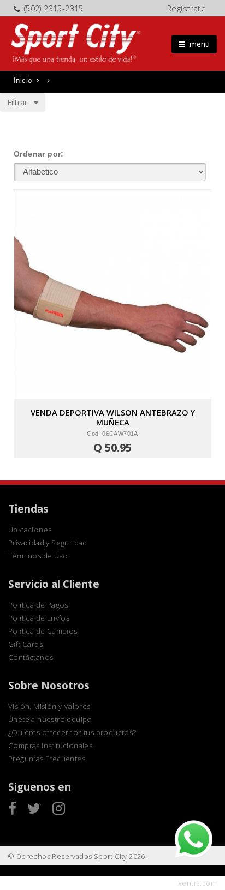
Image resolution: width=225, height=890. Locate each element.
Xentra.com (197, 883)
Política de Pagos (38, 605)
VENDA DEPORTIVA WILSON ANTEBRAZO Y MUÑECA (113, 417)
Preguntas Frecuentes (46, 758)
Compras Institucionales (50, 745)
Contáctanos (30, 657)
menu (197, 44)
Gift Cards (25, 644)
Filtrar (20, 102)
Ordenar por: (39, 153)
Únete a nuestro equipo (50, 719)
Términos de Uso (38, 556)
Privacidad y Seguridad (47, 543)
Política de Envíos (38, 618)
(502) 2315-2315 (54, 8)
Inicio (23, 80)
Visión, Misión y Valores (49, 706)
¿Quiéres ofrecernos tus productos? (72, 732)
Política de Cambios (43, 631)
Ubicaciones (29, 529)
